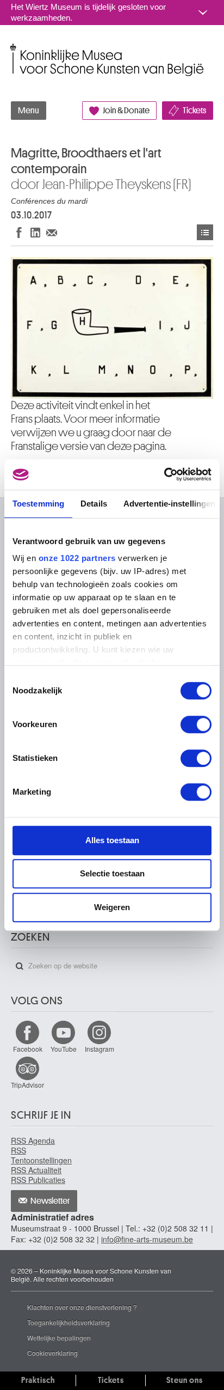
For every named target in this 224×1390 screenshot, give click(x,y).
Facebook (27, 1048)
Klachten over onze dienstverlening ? (82, 1307)
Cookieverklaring (52, 1352)
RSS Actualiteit (36, 1170)
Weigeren (112, 907)
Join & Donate (126, 110)
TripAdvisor (27, 1084)
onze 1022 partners (77, 558)
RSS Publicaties (38, 1180)
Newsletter (50, 1201)
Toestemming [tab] (38, 503)
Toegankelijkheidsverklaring (68, 1322)
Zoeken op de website (19, 966)
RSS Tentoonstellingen (41, 1155)
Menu (28, 110)
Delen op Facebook (19, 232)
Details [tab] (93, 503)
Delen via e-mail (51, 232)
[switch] (196, 724)
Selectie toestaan (112, 873)
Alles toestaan (112, 840)
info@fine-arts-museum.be (147, 1239)
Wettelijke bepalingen (59, 1337)
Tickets (194, 110)
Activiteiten (205, 232)
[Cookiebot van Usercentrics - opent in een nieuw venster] (163, 474)
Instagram (99, 1048)
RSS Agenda (33, 1140)
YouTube (64, 1048)
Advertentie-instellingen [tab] (169, 503)
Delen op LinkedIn (35, 232)
